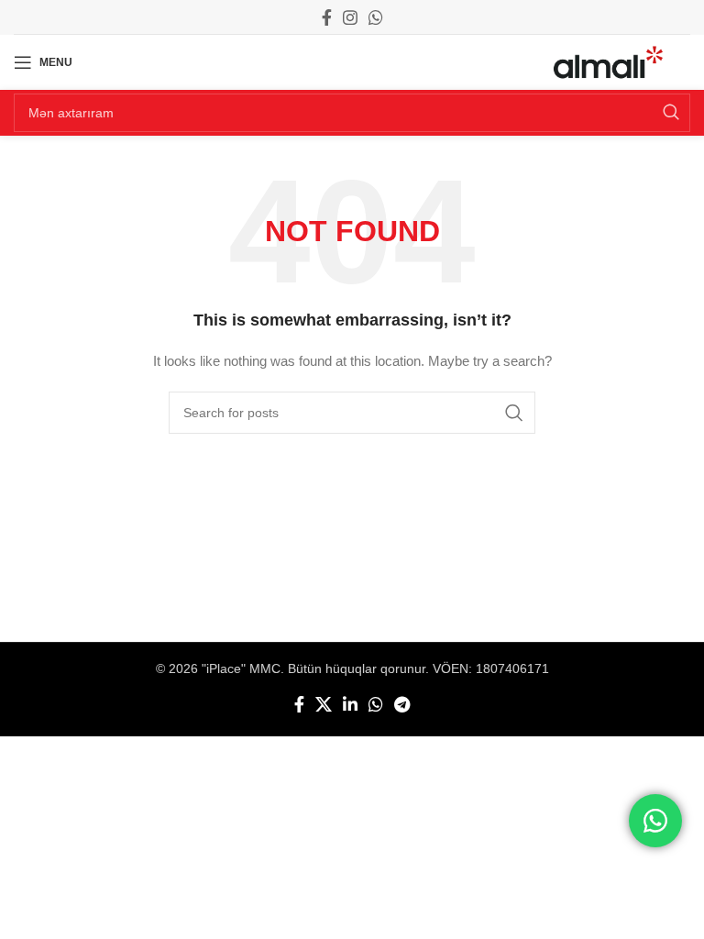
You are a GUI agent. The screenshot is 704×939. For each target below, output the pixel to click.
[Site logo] (608, 61)
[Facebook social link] (326, 17)
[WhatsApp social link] (376, 17)
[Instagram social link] (350, 17)
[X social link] (323, 704)
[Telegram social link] (402, 704)
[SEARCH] (671, 113)
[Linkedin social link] (350, 704)
